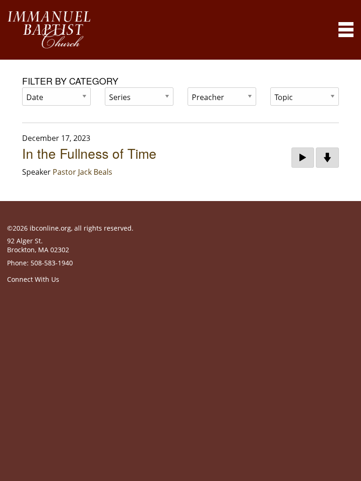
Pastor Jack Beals (82, 172)
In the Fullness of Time (89, 153)
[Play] (302, 157)
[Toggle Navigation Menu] (346, 30)
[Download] (327, 157)
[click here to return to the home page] (49, 29)
